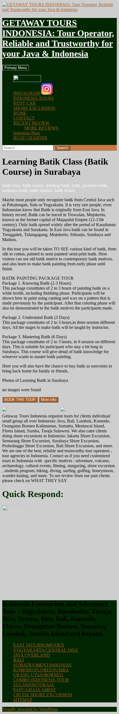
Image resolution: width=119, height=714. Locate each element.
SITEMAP (22, 699)
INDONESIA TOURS (33, 98)
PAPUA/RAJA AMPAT (34, 689)
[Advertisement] (43, 566)
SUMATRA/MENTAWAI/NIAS (42, 665)
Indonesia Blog (26, 133)
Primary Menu (15, 68)
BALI (18, 660)
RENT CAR (24, 103)
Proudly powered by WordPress (30, 709)
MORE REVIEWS (41, 128)
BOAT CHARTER (30, 138)
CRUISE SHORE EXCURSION (43, 694)
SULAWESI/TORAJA (33, 685)
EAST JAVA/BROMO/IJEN (38, 645)
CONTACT (24, 118)
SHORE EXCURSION (34, 108)
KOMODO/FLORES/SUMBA (41, 670)
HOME (20, 113)
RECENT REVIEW (31, 123)
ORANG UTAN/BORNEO (38, 675)
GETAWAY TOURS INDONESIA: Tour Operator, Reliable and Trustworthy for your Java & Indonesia (58, 38)
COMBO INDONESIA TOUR (41, 680)
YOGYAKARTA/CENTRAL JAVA (45, 650)
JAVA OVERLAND (31, 655)
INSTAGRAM (27, 93)
